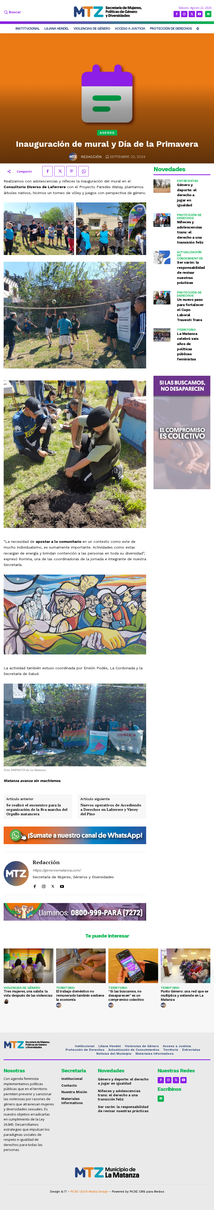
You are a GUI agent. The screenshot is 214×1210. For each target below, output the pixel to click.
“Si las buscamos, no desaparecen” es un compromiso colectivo (126, 995)
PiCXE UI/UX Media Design (89, 1191)
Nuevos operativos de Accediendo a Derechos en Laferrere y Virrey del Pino (110, 809)
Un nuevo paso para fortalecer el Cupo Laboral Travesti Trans (190, 309)
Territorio (186, 329)
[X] (192, 14)
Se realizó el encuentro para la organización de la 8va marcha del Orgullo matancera (36, 809)
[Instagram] (184, 14)
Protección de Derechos (189, 216)
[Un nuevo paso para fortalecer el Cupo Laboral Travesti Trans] (161, 297)
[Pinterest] (71, 171)
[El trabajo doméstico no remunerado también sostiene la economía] (81, 965)
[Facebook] (177, 14)
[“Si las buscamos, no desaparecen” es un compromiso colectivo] (133, 965)
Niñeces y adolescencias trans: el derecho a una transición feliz (190, 232)
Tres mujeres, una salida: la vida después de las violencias (28, 993)
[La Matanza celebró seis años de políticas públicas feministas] (161, 335)
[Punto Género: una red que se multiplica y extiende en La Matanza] (186, 965)
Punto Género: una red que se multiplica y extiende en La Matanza (184, 995)
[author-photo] (7, 1001)
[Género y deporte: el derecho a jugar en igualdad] (161, 186)
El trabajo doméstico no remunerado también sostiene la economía (80, 995)
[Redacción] (74, 156)
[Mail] (208, 14)
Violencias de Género (22, 987)
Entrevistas (187, 180)
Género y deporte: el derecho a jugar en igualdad (187, 195)
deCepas (91, 1199)
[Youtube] (199, 14)
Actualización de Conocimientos (190, 255)
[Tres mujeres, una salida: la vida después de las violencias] (29, 965)
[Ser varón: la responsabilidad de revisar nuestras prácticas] (161, 257)
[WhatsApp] (83, 171)
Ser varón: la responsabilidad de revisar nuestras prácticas (191, 272)
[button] (12, 12)
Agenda (107, 133)
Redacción (91, 156)
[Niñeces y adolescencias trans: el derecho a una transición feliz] (161, 220)
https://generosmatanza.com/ (57, 870)
